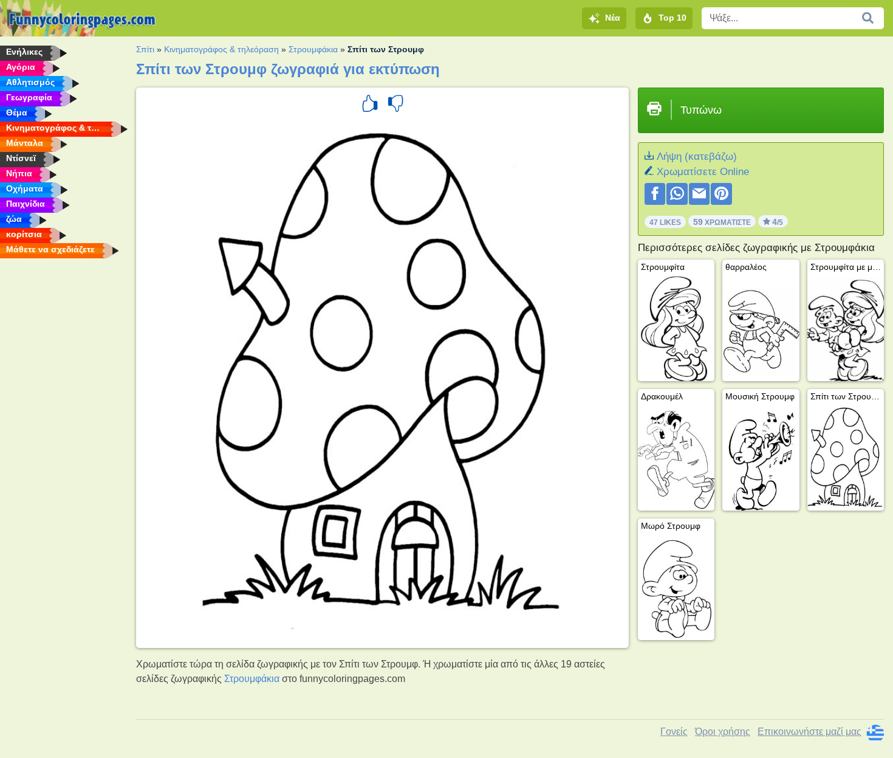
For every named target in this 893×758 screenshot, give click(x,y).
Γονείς (674, 731)
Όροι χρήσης (722, 731)
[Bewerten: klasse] (370, 105)
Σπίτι (145, 49)
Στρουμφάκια (313, 49)
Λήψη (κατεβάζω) (697, 156)
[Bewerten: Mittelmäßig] (395, 105)
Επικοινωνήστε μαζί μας (809, 731)
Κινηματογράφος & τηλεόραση (221, 49)
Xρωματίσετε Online (703, 171)
